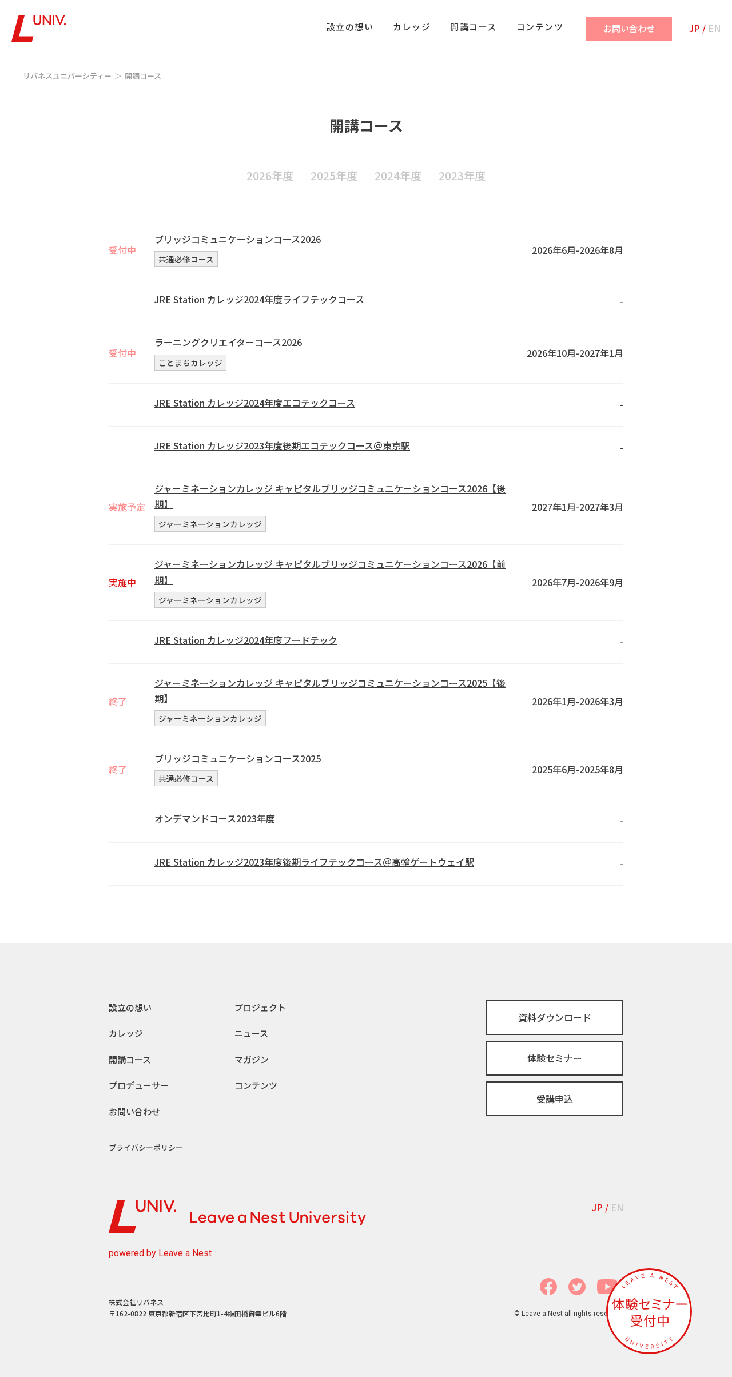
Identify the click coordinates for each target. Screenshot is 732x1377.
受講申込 (554, 1098)
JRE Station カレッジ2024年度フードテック (245, 640)
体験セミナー (554, 1058)
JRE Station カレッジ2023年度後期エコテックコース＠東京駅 (282, 445)
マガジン (251, 1059)
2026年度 (269, 176)
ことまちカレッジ (190, 362)
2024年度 (398, 176)
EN (714, 28)
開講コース (130, 1059)
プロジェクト (260, 1007)
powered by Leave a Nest (160, 1253)
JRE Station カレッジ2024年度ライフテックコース (259, 299)
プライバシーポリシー (146, 1147)
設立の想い (130, 1007)
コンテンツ (255, 1085)
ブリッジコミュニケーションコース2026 (237, 239)
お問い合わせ (134, 1111)
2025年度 (334, 176)
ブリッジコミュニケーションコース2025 (237, 758)
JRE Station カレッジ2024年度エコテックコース (254, 402)
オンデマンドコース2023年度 (214, 818)
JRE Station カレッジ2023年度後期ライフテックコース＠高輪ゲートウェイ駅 (314, 862)
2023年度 (462, 176)
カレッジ (126, 1033)
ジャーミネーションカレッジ (210, 524)
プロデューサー (139, 1085)
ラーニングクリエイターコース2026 (228, 342)
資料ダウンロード (554, 1017)
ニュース (251, 1033)
